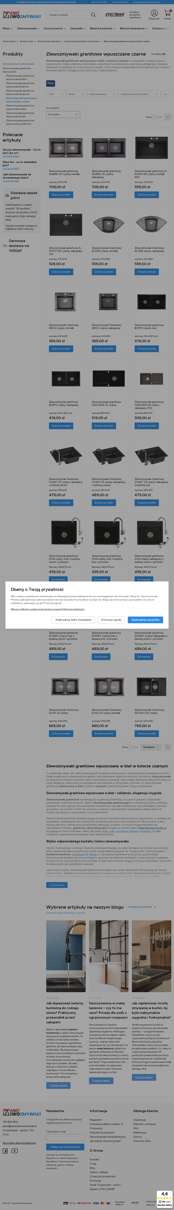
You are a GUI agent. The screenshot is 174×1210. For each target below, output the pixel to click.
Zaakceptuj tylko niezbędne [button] (73, 619)
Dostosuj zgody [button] (111, 619)
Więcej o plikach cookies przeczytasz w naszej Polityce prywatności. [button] (48, 609)
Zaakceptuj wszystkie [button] (145, 619)
